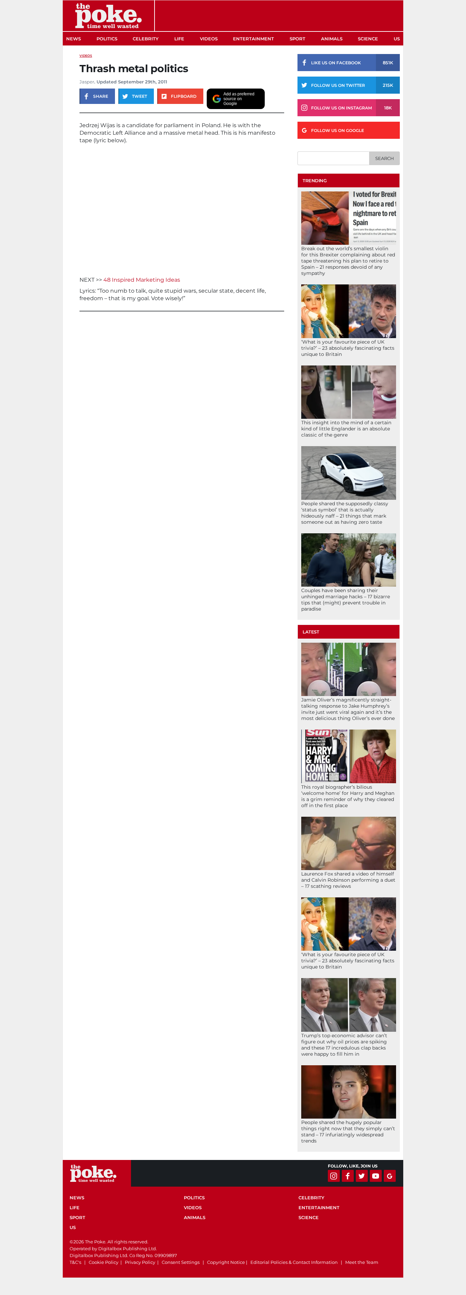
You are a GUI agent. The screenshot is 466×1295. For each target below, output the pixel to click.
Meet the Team (361, 1262)
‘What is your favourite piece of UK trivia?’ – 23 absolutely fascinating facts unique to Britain (347, 348)
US (397, 38)
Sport (297, 38)
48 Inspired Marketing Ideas (141, 280)
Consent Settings (181, 1262)
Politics (107, 38)
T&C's (75, 1262)
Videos (209, 38)
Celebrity (146, 38)
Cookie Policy (103, 1262)
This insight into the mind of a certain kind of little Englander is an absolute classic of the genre (346, 428)
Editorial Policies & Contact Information (294, 1262)
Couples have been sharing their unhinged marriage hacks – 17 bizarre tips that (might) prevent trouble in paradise (345, 599)
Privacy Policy (140, 1262)
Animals (332, 38)
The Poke (108, 15)
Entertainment (253, 38)
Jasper (86, 81)
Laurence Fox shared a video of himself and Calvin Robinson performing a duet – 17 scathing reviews (348, 880)
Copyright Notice (226, 1262)
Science (368, 38)
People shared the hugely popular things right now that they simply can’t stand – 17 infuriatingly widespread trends (348, 1131)
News (73, 38)
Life (179, 38)
